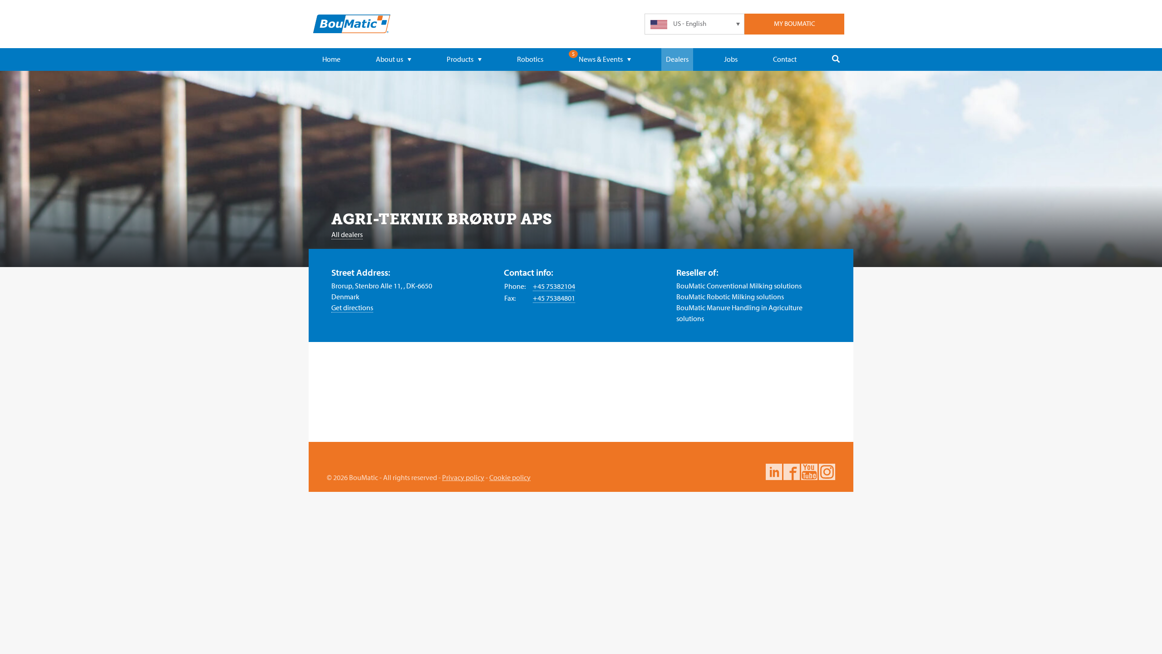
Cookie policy (510, 477)
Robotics (530, 59)
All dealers (347, 234)
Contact (785, 59)
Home (331, 59)
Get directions (352, 307)
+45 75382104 (554, 286)
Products (460, 59)
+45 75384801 (554, 297)
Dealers (677, 59)
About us (389, 59)
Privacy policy (463, 477)
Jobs (731, 59)
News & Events (601, 59)
